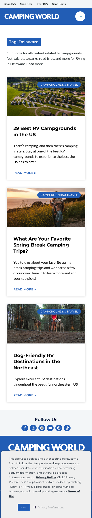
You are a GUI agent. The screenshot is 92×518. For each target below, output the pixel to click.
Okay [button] (23, 507)
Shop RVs (10, 4)
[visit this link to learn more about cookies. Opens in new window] (16, 496)
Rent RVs (42, 4)
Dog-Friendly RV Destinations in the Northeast (36, 361)
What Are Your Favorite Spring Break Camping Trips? (42, 245)
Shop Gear (26, 4)
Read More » (24, 173)
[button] (48, 507)
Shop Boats (59, 4)
